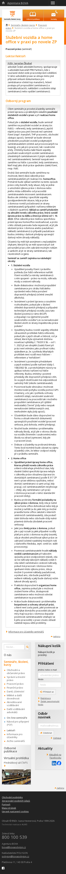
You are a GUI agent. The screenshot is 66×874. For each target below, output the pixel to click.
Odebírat (47, 732)
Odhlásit (57, 738)
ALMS (24, 824)
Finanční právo (15, 687)
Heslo (40, 679)
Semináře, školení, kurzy (23, 25)
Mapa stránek (9, 808)
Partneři (6, 804)
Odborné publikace (10, 749)
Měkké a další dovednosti (14, 697)
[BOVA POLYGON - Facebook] (3, 868)
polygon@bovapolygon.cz (15, 856)
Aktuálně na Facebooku (55, 756)
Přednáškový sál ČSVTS (15, 762)
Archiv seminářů (16, 741)
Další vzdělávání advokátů (16, 710)
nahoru (56, 636)
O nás (8, 655)
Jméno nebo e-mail (47, 669)
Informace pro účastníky (15, 736)
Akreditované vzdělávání (14, 703)
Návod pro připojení (18, 721)
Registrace (46, 698)
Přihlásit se (48, 691)
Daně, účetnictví (15, 691)
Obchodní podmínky (12, 797)
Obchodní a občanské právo (16, 671)
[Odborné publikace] (33, 14)
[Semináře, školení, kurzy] (12, 14)
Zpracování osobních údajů (16, 800)
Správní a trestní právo (16, 678)
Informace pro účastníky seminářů (26, 631)
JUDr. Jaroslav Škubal (20, 63)
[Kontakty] (53, 14)
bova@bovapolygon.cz (14, 847)
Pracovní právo (15, 683)
